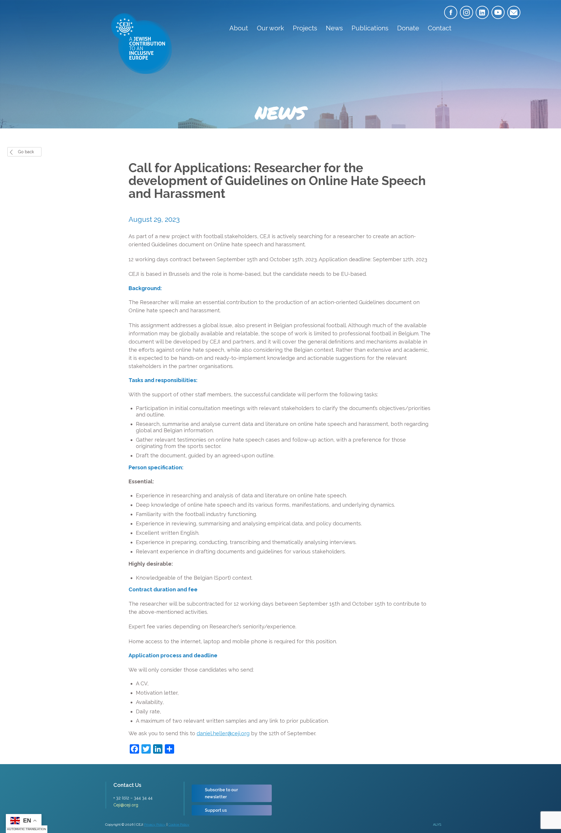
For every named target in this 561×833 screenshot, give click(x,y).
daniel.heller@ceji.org (223, 733)
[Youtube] (498, 12)
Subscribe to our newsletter (221, 793)
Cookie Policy (178, 824)
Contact (439, 28)
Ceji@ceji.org (125, 805)
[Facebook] (450, 12)
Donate (408, 28)
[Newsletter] (513, 12)
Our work (270, 28)
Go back (26, 151)
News (334, 28)
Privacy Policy (155, 824)
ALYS (437, 824)
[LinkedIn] (482, 12)
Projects (305, 28)
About (238, 28)
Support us (216, 810)
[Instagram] (466, 12)
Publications (370, 28)
